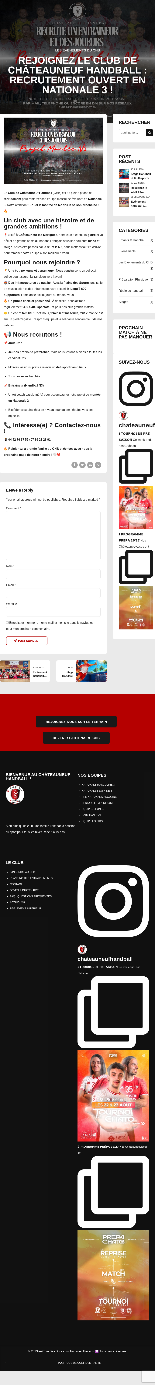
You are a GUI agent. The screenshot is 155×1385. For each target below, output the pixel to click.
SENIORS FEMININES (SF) (98, 802)
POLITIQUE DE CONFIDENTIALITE (79, 1362)
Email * (11, 585)
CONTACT (16, 884)
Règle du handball (131, 290)
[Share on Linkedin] (90, 465)
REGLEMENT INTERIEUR (25, 908)
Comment (13, 508)
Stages (123, 302)
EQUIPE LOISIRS (92, 821)
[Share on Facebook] (74, 465)
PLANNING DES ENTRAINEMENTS (31, 878)
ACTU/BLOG (17, 902)
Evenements (127, 251)
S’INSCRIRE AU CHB (22, 872)
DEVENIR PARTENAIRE (24, 890)
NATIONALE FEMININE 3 (97, 790)
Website (11, 604)
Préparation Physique (133, 279)
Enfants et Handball (132, 240)
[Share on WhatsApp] (98, 465)
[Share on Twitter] (82, 465)
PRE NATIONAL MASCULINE (99, 796)
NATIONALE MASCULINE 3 (98, 784)
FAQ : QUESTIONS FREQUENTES (31, 896)
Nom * (10, 566)
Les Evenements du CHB (77, 50)
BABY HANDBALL (92, 815)
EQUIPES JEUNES (93, 808)
